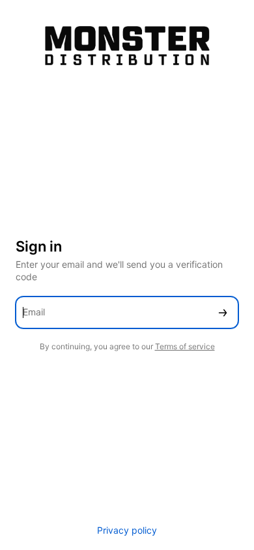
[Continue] (223, 312)
